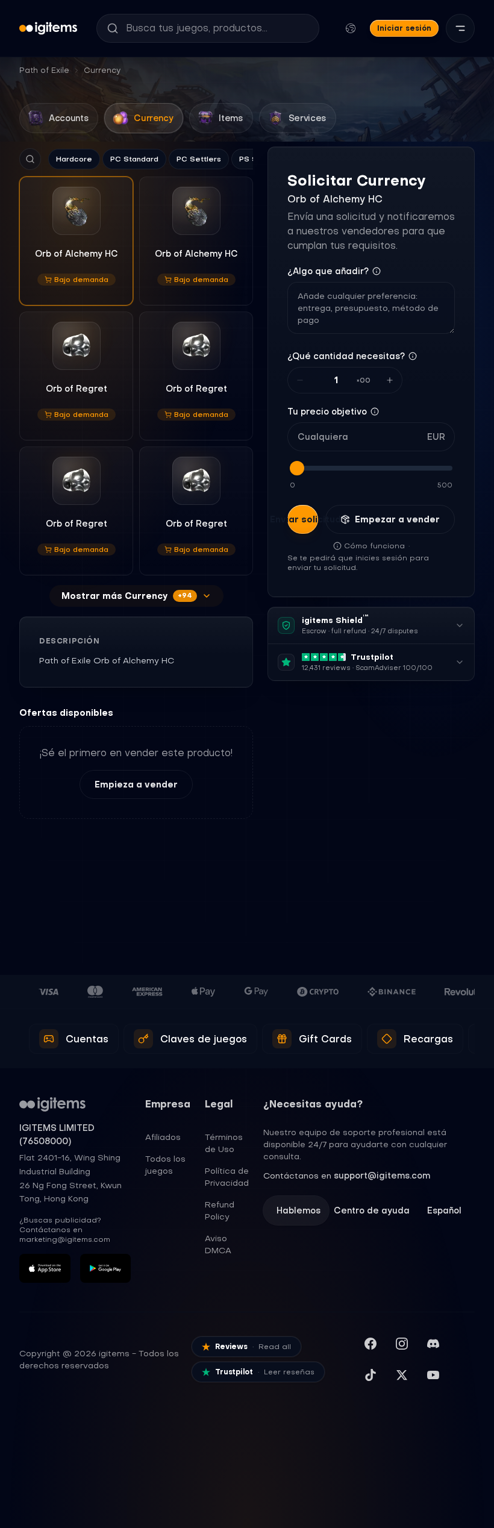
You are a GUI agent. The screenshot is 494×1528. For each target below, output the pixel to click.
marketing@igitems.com (64, 1239)
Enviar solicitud (302, 519)
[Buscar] (30, 159)
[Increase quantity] (390, 380)
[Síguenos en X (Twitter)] (402, 1375)
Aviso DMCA (218, 1244)
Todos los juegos (165, 1164)
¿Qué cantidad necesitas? (346, 356)
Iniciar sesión (404, 28)
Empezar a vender (397, 519)
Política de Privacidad (227, 1176)
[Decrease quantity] (300, 380)
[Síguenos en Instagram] (402, 1344)
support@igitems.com (382, 1175)
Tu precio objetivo (327, 411)
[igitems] (48, 28)
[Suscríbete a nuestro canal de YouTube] (433, 1375)
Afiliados (163, 1137)
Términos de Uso (224, 1143)
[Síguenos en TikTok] (370, 1375)
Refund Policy (219, 1210)
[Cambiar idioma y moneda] (351, 28)
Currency (102, 70)
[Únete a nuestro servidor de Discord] (433, 1344)
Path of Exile (44, 70)
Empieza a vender (136, 784)
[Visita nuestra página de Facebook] (370, 1344)
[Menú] (460, 28)
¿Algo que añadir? (328, 271)
